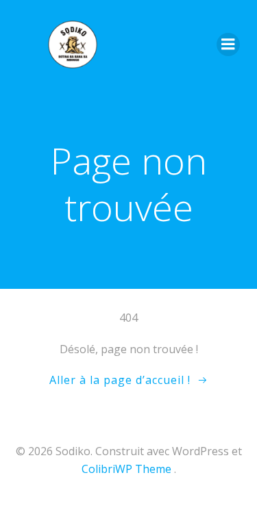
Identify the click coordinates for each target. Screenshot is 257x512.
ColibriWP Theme (126, 468)
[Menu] (228, 44)
